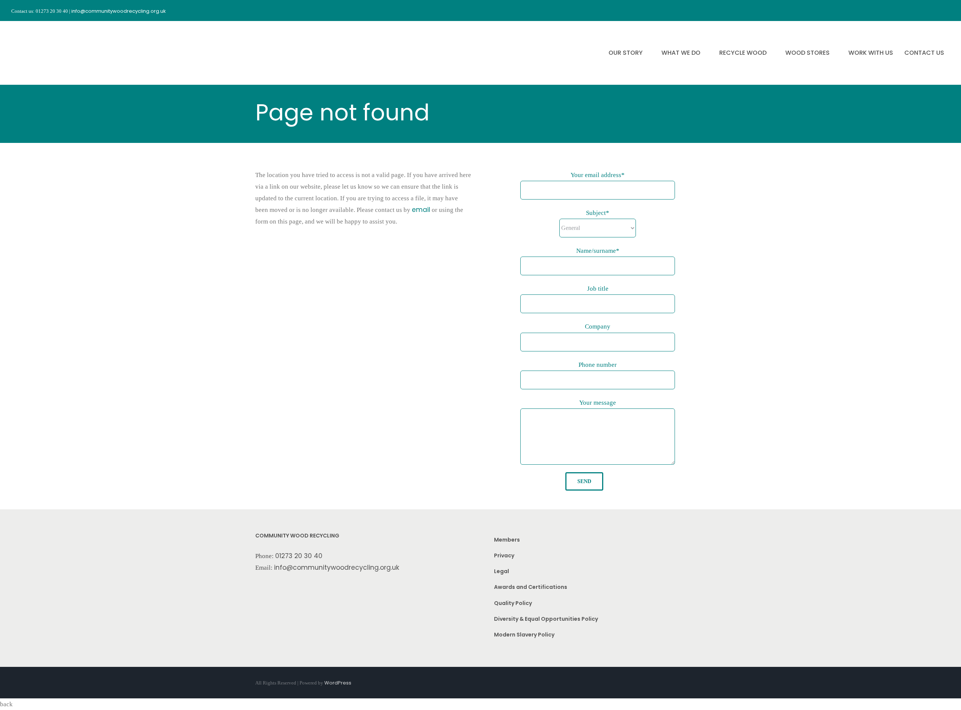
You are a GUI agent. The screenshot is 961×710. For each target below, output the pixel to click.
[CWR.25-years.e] (39, 27)
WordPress (337, 682)
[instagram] (920, 10)
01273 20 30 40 (298, 555)
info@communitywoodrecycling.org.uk (336, 567)
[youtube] (933, 10)
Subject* (597, 212)
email (421, 209)
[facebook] (906, 10)
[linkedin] (947, 10)
